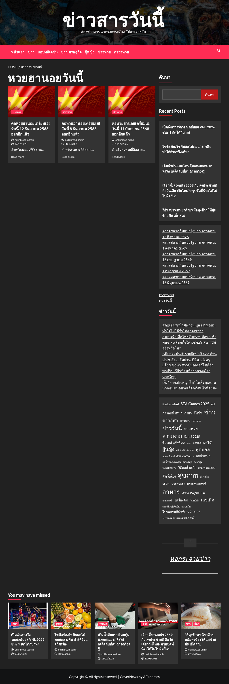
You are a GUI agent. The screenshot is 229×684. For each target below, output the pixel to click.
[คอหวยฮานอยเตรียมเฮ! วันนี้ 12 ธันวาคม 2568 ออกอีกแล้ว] (31, 101)
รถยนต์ (103, 623)
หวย (166, 483)
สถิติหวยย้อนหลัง (206, 467)
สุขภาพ (188, 475)
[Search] (218, 50)
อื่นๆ (196, 623)
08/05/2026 (21, 653)
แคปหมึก (186, 506)
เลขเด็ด (207, 499)
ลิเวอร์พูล (187, 461)
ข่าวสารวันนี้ (113, 19)
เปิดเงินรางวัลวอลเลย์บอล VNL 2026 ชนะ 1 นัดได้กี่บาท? (188, 129)
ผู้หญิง (89, 52)
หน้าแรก (18, 52)
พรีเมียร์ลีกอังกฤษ (185, 450)
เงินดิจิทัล (194, 500)
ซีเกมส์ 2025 (192, 436)
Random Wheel (170, 404)
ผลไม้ (207, 443)
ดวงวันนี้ (165, 300)
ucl (213, 404)
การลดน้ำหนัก (172, 413)
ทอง (189, 443)
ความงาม (172, 436)
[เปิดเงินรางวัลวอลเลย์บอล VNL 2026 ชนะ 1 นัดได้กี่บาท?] (28, 616)
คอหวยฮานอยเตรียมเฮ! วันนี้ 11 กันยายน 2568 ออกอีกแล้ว (131, 128)
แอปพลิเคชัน (48, 52)
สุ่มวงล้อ (204, 476)
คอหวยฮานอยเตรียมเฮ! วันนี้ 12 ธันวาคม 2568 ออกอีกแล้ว (30, 128)
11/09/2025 (121, 143)
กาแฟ (188, 413)
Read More (17, 156)
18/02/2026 (64, 653)
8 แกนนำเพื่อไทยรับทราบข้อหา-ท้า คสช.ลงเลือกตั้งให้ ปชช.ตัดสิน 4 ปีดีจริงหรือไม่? (189, 342)
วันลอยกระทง (169, 467)
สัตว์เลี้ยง (169, 476)
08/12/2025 (71, 143)
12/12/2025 (21, 143)
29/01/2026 (194, 653)
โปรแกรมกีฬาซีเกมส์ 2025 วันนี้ (178, 517)
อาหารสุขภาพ (193, 492)
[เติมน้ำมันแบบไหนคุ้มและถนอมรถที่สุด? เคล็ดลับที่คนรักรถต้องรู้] (115, 616)
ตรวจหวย (121, 52)
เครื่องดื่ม (181, 500)
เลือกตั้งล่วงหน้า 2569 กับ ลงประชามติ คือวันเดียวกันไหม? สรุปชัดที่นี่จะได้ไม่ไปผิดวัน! (189, 190)
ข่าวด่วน (185, 421)
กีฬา (198, 412)
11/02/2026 (107, 658)
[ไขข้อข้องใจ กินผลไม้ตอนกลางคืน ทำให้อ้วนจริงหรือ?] (71, 616)
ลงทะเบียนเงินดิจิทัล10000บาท (178, 456)
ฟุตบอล (202, 449)
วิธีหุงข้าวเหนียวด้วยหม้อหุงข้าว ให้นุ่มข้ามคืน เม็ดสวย (189, 212)
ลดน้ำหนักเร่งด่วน (171, 461)
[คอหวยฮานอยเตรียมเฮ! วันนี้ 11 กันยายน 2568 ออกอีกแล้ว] (131, 101)
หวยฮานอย (178, 484)
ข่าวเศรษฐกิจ (71, 52)
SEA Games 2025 (195, 403)
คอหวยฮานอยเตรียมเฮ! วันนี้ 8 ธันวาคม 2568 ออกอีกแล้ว (80, 128)
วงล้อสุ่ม (198, 461)
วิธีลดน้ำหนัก (187, 467)
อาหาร (171, 491)
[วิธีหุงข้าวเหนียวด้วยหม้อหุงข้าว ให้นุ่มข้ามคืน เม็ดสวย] (201, 616)
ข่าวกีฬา (170, 420)
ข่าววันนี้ (172, 428)
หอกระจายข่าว (190, 558)
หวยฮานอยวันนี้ (196, 484)
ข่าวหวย (104, 52)
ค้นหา (164, 77)
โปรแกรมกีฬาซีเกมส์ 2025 (181, 512)
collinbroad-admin (24, 140)
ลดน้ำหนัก (203, 456)
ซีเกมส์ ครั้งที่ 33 (173, 443)
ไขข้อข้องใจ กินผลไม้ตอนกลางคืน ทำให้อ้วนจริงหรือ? (186, 149)
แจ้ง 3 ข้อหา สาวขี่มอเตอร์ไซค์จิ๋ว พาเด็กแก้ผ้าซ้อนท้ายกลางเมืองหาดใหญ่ (187, 370)
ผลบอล (197, 443)
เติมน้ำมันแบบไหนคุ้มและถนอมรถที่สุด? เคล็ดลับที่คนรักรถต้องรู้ (187, 168)
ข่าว (31, 52)
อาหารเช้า (167, 500)
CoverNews (129, 676)
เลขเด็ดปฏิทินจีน (171, 506)
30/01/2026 (151, 658)
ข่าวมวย (196, 421)
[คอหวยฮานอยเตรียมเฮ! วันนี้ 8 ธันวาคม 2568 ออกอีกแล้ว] (81, 101)
